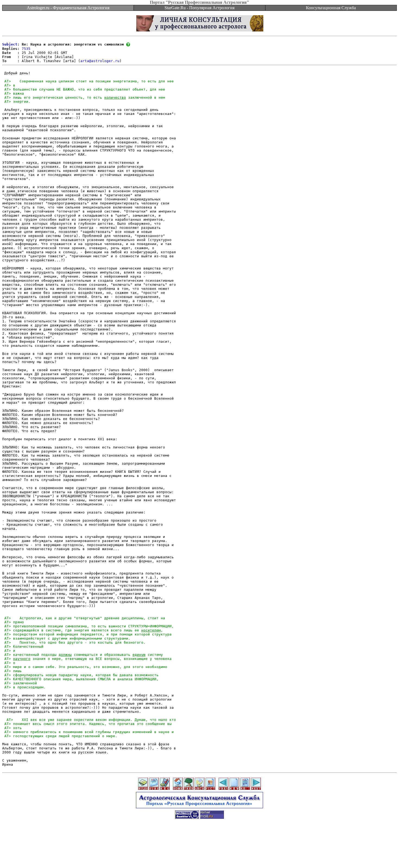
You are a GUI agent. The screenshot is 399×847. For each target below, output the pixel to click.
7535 (26, 49)
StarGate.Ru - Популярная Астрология (199, 7)
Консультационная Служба (331, 7)
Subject (9, 44)
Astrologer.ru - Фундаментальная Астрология (68, 7)
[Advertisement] (199, 835)
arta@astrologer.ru (99, 61)
